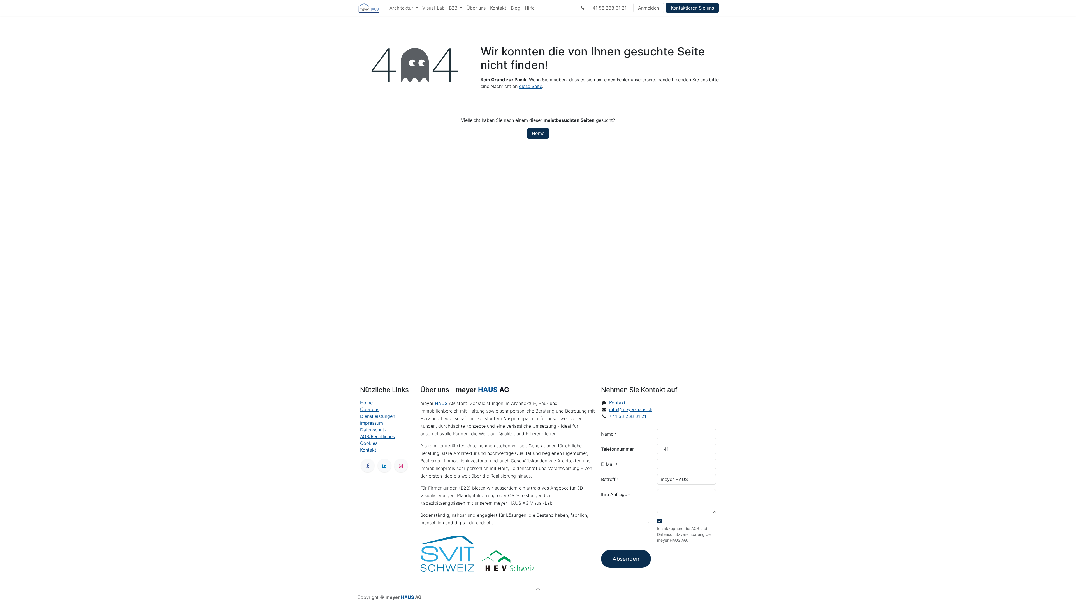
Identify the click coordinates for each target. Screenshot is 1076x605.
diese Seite (530, 86)
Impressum (371, 423)
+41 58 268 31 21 (607, 8)
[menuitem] (403, 7)
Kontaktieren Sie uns (692, 8)
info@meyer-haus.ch (630, 409)
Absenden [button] (626, 558)
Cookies (368, 443)
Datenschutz (373, 429)
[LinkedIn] (384, 465)
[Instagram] (401, 465)
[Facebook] (367, 465)
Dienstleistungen (377, 416)
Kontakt (368, 450)
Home (538, 133)
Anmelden (648, 8)
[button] (538, 588)
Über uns (369, 409)
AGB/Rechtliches (377, 436)
